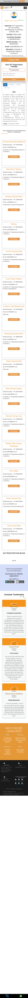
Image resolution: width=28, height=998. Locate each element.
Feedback (11, 84)
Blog (22, 793)
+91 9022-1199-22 (5, 781)
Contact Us (6, 794)
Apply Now (14, 79)
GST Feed (7, 88)
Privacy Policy (17, 793)
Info (5, 84)
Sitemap (5, 791)
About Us (16, 794)
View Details (13, 156)
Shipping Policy (12, 791)
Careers (11, 794)
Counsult (18, 84)
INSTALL (22, 1)
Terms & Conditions (8, 793)
